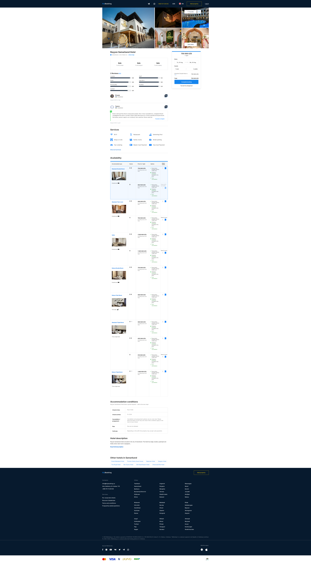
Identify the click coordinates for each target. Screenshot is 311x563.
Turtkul (136, 524)
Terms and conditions (109, 503)
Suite (113, 235)
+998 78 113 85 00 (163, 3)
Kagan (136, 529)
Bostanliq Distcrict (140, 491)
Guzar (187, 524)
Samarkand (137, 486)
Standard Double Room (118, 169)
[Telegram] (149, 4)
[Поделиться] (199, 12)
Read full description (116, 447)
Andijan (187, 494)
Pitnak (162, 524)
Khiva (136, 497)
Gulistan (137, 510)
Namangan (188, 483)
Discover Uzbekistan (108, 500)
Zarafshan (137, 508)
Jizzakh (187, 491)
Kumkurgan (188, 526)
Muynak (187, 521)
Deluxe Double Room (117, 268)
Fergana (162, 486)
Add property (194, 4)
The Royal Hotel (116, 464)
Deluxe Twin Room (117, 295)
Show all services (115, 150)
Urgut (136, 518)
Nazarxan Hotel (150, 461)
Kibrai (161, 521)
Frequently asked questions (111, 505)
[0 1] (164, 168)
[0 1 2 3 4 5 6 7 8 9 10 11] (164, 322)
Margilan (162, 489)
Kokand (162, 497)
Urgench (162, 483)
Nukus (187, 497)
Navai (186, 486)
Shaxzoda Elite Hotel (158, 464)
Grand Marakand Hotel (117, 461)
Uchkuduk (137, 521)
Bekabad (162, 502)
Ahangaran (188, 510)
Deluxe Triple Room (117, 372)
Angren (187, 513)
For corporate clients (108, 497)
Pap (135, 526)
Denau (136, 513)
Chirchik (137, 505)
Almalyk (187, 518)
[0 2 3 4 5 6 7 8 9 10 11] (164, 357)
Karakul (162, 529)
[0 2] (164, 220)
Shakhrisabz (163, 494)
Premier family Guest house (135, 461)
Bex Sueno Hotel (128, 464)
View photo (191, 44)
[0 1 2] (164, 201)
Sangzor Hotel (162, 461)
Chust (161, 508)
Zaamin (162, 510)
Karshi (187, 489)
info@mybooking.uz (108, 483)
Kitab (186, 502)
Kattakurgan (189, 505)
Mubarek (137, 502)
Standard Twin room (117, 202)
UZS (173, 4)
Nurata (162, 505)
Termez (162, 491)
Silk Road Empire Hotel (142, 464)
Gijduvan (137, 494)
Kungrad (162, 513)
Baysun (187, 508)
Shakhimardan (189, 529)
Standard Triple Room (118, 322)
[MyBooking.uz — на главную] (106, 4)
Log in (207, 3)
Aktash (162, 518)
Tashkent (137, 483)
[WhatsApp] (154, 4)
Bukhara (136, 489)
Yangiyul (162, 526)
